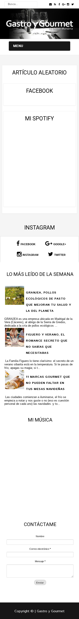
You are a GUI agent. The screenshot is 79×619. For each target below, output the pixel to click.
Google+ (59, 244)
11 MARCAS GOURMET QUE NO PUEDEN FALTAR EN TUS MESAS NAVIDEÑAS (48, 383)
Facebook (28, 244)
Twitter (60, 254)
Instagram (30, 254)
